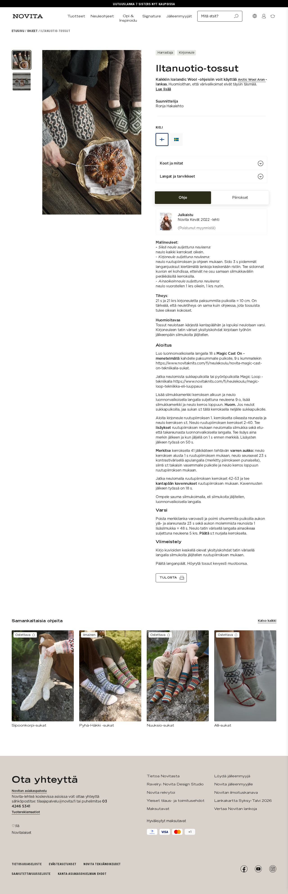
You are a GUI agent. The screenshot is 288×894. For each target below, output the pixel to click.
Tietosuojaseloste (27, 864)
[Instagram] (272, 869)
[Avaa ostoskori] (272, 16)
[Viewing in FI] (162, 139)
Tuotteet (76, 16)
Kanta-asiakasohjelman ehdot (82, 874)
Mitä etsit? (209, 16)
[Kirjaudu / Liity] (263, 16)
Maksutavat (158, 809)
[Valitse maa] (254, 16)
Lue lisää (163, 89)
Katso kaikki (267, 620)
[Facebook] (244, 869)
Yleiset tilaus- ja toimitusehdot (176, 800)
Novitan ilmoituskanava (236, 792)
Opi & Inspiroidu (128, 18)
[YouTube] (258, 869)
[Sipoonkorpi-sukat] (43, 679)
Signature (151, 16)
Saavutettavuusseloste (31, 874)
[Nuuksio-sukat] (178, 679)
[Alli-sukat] (245, 679)
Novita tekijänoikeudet (102, 864)
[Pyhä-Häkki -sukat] (110, 679)
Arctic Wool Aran (252, 79)
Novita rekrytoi (161, 792)
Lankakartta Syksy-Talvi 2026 (243, 800)
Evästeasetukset (62, 864)
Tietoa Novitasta (163, 776)
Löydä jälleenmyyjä (232, 776)
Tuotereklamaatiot (26, 812)
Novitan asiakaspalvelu (29, 791)
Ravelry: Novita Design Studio (175, 784)
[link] (211, 221)
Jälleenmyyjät (179, 16)
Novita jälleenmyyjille (233, 784)
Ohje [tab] (183, 197)
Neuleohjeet (102, 16)
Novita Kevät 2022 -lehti (198, 219)
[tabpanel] (211, 395)
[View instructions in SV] (176, 139)
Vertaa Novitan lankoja (235, 809)
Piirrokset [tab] (240, 197)
